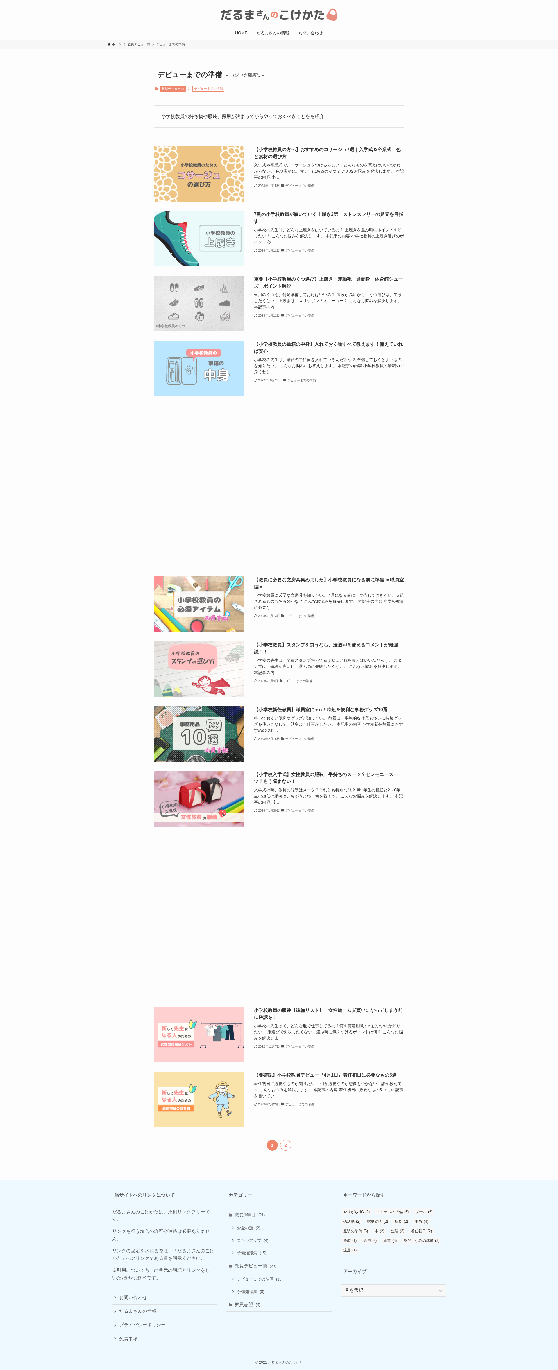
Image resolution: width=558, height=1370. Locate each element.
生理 (397, 1231)
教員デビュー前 (173, 88)
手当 (421, 1221)
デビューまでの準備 (259, 1279)
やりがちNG (356, 1212)
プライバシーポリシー (142, 1324)
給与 (370, 1240)
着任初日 (421, 1231)
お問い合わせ (133, 1297)
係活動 (351, 1221)
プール (423, 1212)
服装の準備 (355, 1231)
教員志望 (247, 1304)
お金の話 (248, 1228)
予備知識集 (251, 1253)
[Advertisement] (279, 486)
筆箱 (350, 1240)
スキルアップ (252, 1240)
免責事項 (128, 1338)
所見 (401, 1221)
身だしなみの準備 (421, 1240)
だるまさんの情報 (137, 1311)
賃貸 (390, 1240)
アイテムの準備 (392, 1212)
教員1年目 (250, 1214)
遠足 (350, 1250)
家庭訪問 (377, 1221)
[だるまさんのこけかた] (279, 14)
